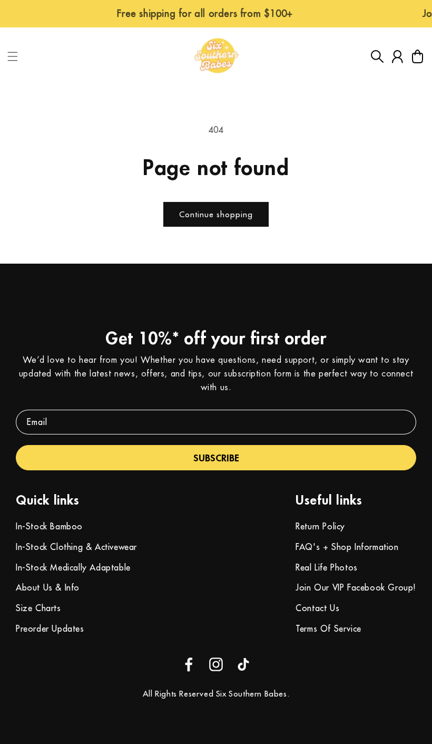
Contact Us (317, 608)
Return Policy (320, 526)
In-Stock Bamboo (49, 526)
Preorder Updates (50, 628)
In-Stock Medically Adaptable (73, 567)
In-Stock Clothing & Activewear (76, 547)
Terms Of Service (328, 628)
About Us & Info (48, 587)
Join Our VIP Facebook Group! (356, 587)
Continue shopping (216, 214)
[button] (12, 56)
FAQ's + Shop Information (347, 547)
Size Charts (38, 608)
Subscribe (216, 457)
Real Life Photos (327, 567)
